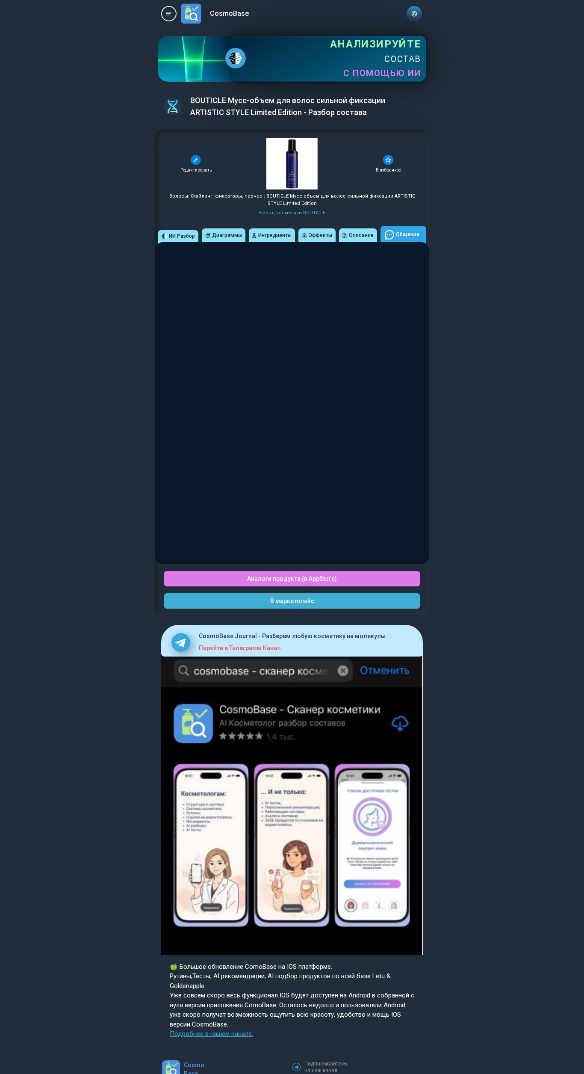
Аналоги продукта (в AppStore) (292, 578)
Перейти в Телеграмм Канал (240, 648)
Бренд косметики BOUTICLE (292, 213)
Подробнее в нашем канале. (211, 1034)
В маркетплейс (292, 601)
